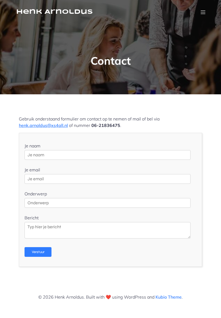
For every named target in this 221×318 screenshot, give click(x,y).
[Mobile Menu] (203, 12)
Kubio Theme (169, 297)
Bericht (32, 217)
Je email (32, 169)
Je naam (32, 145)
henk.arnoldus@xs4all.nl (43, 125)
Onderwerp (36, 193)
